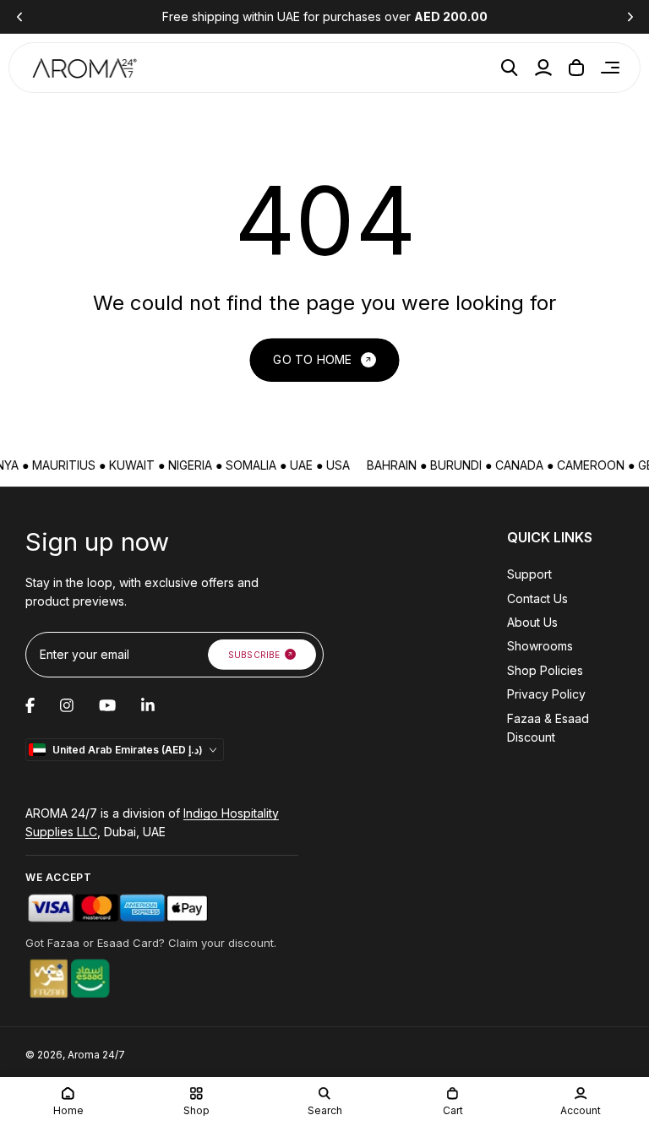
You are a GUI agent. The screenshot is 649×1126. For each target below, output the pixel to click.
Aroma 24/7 (96, 1054)
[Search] (509, 67)
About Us (532, 622)
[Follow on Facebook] (30, 705)
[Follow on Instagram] (67, 705)
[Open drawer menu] (610, 67)
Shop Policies (545, 670)
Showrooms (540, 646)
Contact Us (537, 598)
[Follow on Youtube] (107, 705)
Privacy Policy (546, 694)
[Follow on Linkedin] (148, 705)
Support (529, 574)
